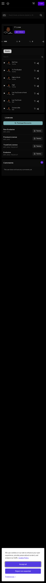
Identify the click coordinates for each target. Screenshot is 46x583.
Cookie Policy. (24, 558)
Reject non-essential (23, 571)
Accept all (23, 564)
